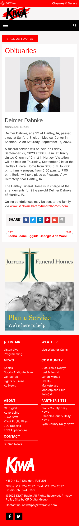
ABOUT (9, 400)
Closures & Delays (64, 3)
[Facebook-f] (9, 516)
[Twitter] (18, 516)
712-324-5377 (25, 490)
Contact (12, 436)
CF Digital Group (36, 499)
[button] (5, 25)
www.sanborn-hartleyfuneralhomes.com (39, 206)
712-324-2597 (25, 486)
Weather (49, 342)
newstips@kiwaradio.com (39, 505)
